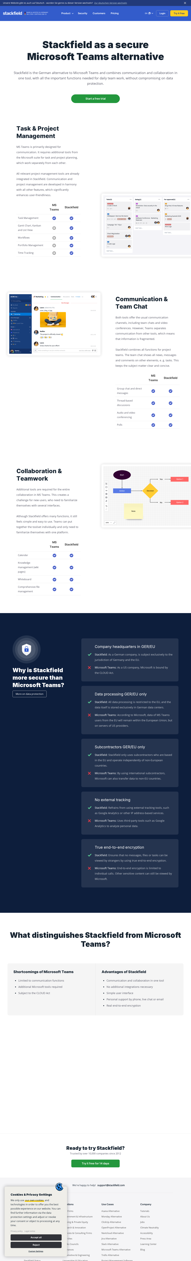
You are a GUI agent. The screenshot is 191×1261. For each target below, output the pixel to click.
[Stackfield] (14, 13)
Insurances (68, 1249)
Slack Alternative (109, 1244)
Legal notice (29, 1231)
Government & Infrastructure (78, 1216)
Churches (67, 1238)
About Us (145, 1216)
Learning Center (148, 1244)
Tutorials (144, 1210)
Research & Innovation (74, 1227)
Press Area (145, 1238)
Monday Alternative (111, 1216)
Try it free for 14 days (95, 1163)
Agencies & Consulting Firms (77, 1233)
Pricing (115, 13)
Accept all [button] (36, 1237)
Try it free (179, 13)
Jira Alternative (109, 1238)
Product (66, 13)
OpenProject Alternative (113, 1227)
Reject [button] (36, 1244)
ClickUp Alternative (111, 1222)
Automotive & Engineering (76, 1255)
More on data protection (29, 694)
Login (162, 13)
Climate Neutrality (149, 1227)
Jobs (142, 1222)
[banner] (35, 1221)
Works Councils (70, 1244)
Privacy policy (17, 1231)
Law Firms (68, 1210)
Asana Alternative (110, 1210)
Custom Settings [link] (36, 1251)
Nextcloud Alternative (112, 1233)
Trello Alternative (110, 1255)
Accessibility (146, 1233)
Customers (99, 13)
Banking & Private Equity (75, 1222)
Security (82, 13)
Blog (142, 1249)
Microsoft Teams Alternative (115, 1249)
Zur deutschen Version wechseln (110, 2)
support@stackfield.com (111, 1185)
